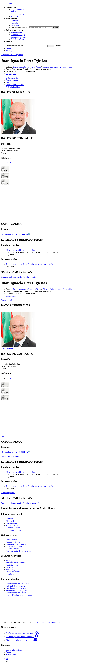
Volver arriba (11, 654)
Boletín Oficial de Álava (15, 586)
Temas (13, 12)
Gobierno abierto (12, 549)
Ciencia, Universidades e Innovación (57, 67)
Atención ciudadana (14, 546)
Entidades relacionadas (10, 456)
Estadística (10, 574)
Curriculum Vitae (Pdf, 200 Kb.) (15, 234)
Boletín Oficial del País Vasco (17, 584)
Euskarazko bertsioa (14, 650)
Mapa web (15, 25)
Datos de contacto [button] (13, 80)
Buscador (14, 23)
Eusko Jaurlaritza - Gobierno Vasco (27, 67)
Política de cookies (18, 37)
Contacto (14, 21)
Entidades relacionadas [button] (15, 85)
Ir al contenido (6, 3)
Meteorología (11, 569)
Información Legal (13, 528)
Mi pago (9, 567)
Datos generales (7, 300)
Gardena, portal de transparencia (18, 551)
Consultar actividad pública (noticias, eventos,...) (20, 277)
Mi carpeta (10, 50)
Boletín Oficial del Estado (16, 593)
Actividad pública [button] (13, 87)
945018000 (10, 163)
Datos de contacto (8, 348)
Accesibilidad (16, 32)
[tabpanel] (51, 112)
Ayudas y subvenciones (15, 563)
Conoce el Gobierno (14, 542)
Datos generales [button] (12, 78)
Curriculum (5, 436)
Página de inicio (17, 9)
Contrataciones (12, 565)
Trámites (14, 16)
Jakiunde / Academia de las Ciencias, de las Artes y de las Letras (31, 264)
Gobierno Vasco (17, 14)
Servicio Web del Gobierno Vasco (47, 622)
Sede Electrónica (17, 39)
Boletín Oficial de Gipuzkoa (17, 590)
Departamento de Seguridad (12, 55)
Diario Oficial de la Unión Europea (20, 595)
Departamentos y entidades (16, 544)
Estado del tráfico (13, 572)
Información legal (18, 35)
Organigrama (11, 74)
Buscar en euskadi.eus (19, 28)
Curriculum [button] (10, 82)
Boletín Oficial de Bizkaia (16, 588)
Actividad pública (8, 493)
